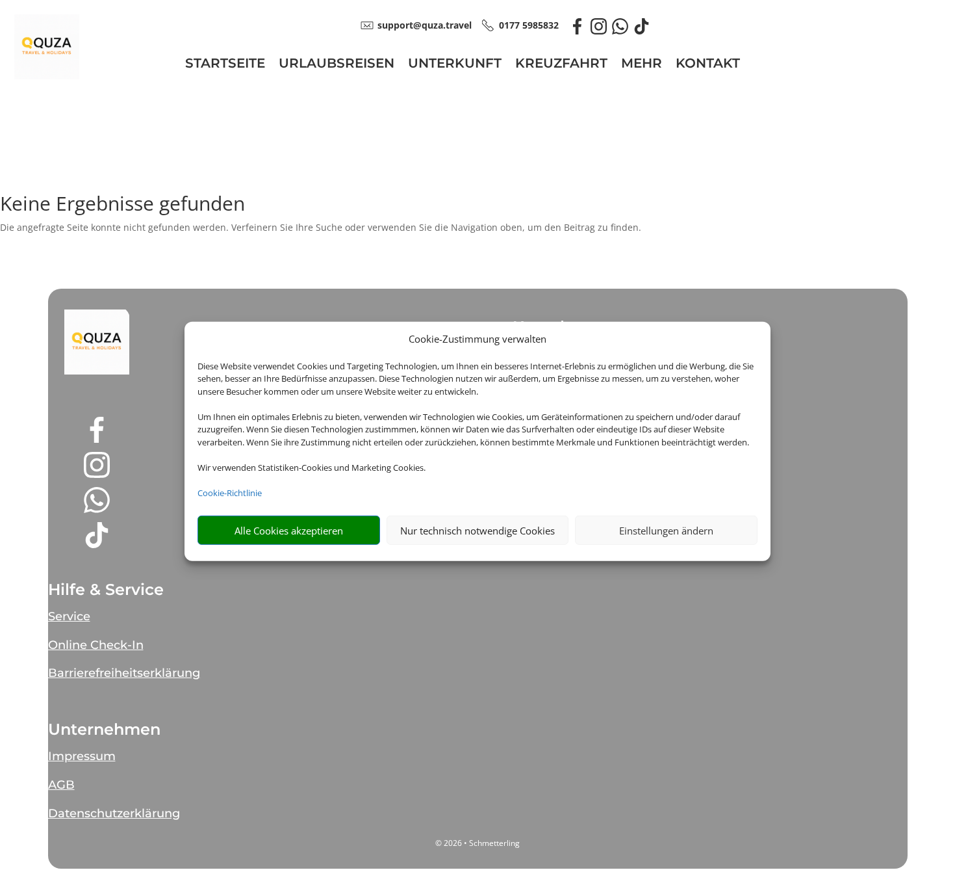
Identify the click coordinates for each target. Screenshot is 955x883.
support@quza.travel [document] (424, 25)
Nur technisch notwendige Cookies (477, 530)
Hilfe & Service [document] (106, 590)
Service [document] (69, 616)
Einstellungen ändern (666, 530)
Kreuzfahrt (561, 65)
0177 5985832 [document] (529, 25)
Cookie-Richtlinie (229, 493)
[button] (96, 342)
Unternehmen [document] (104, 729)
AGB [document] (61, 785)
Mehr (641, 65)
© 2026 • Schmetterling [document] (477, 843)
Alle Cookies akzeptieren (289, 530)
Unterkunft (455, 65)
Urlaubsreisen (336, 65)
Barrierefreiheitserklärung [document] (124, 673)
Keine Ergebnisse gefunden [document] (122, 205)
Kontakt (708, 65)
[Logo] (46, 76)
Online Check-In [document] (96, 645)
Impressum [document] (82, 756)
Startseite (225, 65)
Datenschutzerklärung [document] (114, 813)
